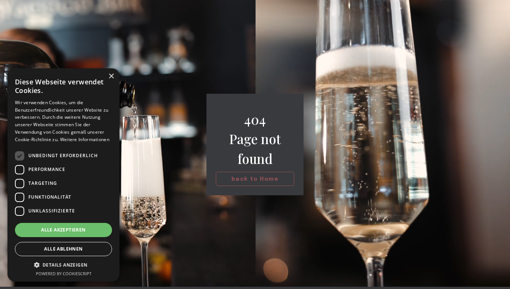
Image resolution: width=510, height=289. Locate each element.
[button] (63, 265)
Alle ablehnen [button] (63, 249)
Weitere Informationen (84, 139)
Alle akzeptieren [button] (63, 230)
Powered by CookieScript (63, 273)
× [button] (111, 76)
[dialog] (63, 175)
